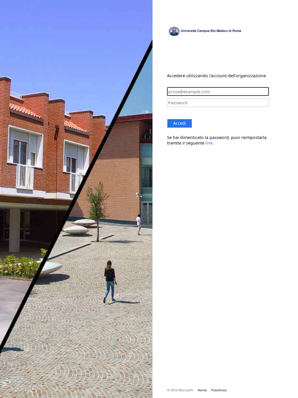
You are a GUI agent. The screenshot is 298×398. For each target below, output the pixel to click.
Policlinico (219, 390)
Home (202, 390)
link (209, 143)
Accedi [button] (179, 123)
